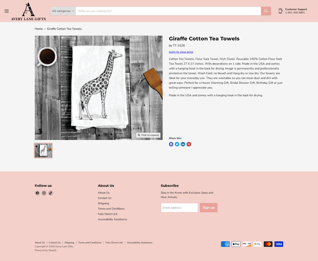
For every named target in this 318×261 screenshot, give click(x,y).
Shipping (103, 203)
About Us (103, 193)
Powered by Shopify (45, 250)
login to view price (181, 52)
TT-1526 (179, 46)
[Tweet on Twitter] (177, 144)
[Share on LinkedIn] (183, 144)
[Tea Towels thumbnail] (43, 150)
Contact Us (104, 198)
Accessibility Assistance (112, 219)
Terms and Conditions (111, 208)
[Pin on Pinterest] (189, 144)
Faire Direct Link (108, 214)
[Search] (266, 11)
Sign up (209, 207)
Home (39, 28)
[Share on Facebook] (171, 144)
